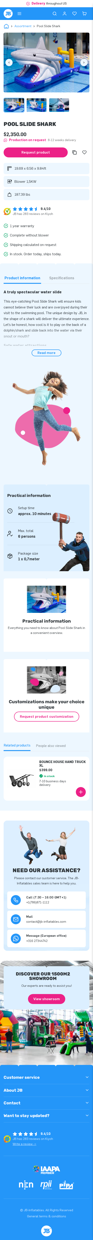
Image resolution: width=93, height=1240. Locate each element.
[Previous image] (9, 62)
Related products (17, 745)
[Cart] (84, 14)
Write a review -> (24, 1144)
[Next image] (84, 62)
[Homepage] (8, 13)
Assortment (22, 26)
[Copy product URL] (74, 152)
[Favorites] (74, 14)
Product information (22, 278)
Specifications (61, 278)
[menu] (19, 14)
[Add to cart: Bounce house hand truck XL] (81, 792)
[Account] (65, 14)
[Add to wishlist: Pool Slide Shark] (84, 152)
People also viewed (51, 746)
